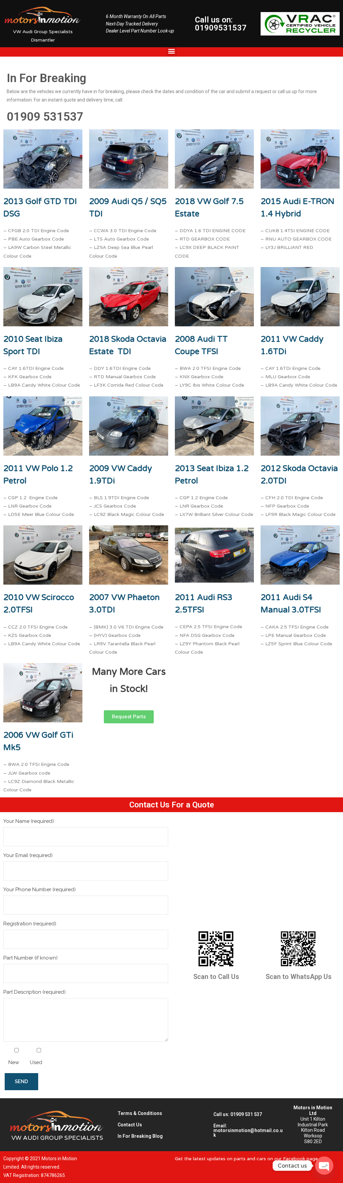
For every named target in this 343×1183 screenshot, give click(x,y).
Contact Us (130, 1124)
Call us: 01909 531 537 (237, 1114)
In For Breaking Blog (140, 1136)
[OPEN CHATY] (324, 1166)
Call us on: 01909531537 (221, 23)
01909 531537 (45, 117)
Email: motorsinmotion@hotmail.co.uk (248, 1130)
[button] (171, 51)
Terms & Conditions (140, 1113)
